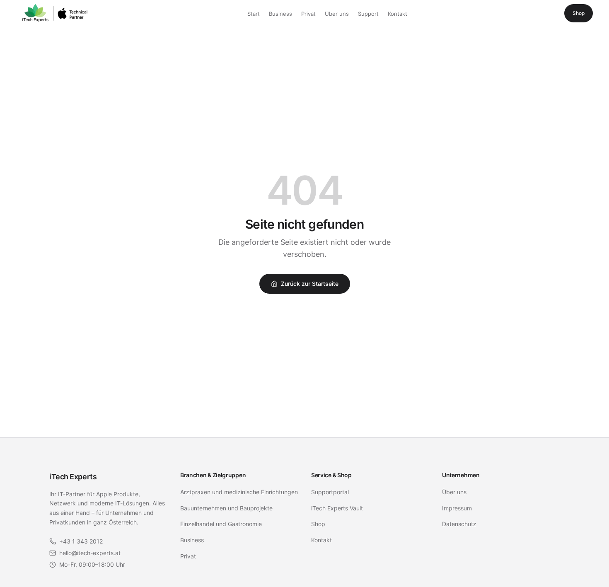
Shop (579, 13)
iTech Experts (73, 476)
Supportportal (330, 491)
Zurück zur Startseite (309, 283)
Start (253, 13)
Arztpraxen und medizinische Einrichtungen (239, 491)
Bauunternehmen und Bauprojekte (226, 508)
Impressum (457, 508)
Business (280, 13)
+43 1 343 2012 (81, 541)
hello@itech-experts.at (90, 552)
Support (368, 13)
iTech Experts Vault (337, 508)
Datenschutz (459, 523)
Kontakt (397, 13)
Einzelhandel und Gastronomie (221, 523)
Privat (308, 13)
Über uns (337, 13)
